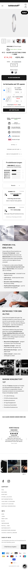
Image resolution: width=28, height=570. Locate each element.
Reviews (4, 492)
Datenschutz (6, 528)
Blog (3, 521)
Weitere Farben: (14, 70)
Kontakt (4, 494)
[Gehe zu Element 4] (18, 41)
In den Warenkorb (14, 77)
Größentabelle (17, 61)
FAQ (3, 489)
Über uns (5, 518)
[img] (11, 191)
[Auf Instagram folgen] (8, 481)
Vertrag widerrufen (9, 506)
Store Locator (7, 496)
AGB (3, 514)
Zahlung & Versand (8, 501)
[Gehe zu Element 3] (14, 41)
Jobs (3, 516)
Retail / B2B (6, 525)
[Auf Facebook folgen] (3, 481)
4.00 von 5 (18, 165)
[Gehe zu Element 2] (9, 41)
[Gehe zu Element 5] (23, 41)
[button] (10, 46)
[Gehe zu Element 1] (4, 41)
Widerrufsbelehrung (9, 530)
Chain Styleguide (8, 503)
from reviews (14, 431)
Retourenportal (7, 499)
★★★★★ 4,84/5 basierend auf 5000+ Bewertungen (14, 1)
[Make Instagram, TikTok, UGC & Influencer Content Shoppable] (24, 474)
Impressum (5, 523)
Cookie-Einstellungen (9, 532)
